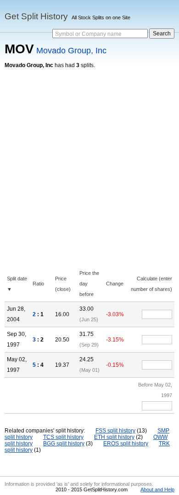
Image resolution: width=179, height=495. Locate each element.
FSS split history (115, 430)
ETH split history (114, 437)
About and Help (157, 489)
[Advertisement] (89, 162)
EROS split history (125, 443)
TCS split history (63, 437)
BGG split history (63, 443)
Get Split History (36, 16)
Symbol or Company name (88, 34)
